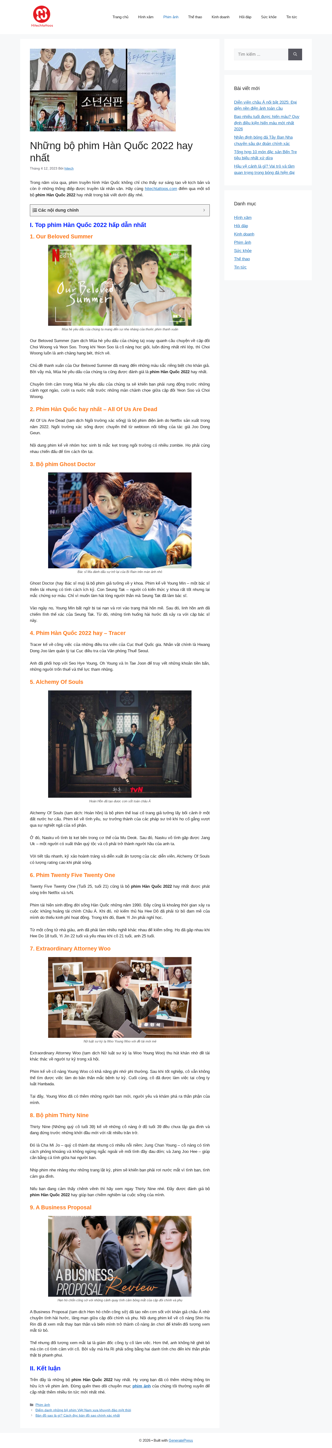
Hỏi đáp (245, 17)
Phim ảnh (170, 17)
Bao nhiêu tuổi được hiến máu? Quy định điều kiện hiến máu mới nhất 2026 (266, 122)
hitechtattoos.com (161, 188)
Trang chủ (120, 17)
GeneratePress (181, 1440)
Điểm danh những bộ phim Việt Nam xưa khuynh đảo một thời (83, 1410)
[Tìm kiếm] (295, 54)
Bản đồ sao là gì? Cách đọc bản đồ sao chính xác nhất (77, 1415)
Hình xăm (146, 17)
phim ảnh (141, 1386)
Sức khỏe (269, 17)
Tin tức (291, 17)
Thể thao (195, 17)
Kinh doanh (220, 17)
